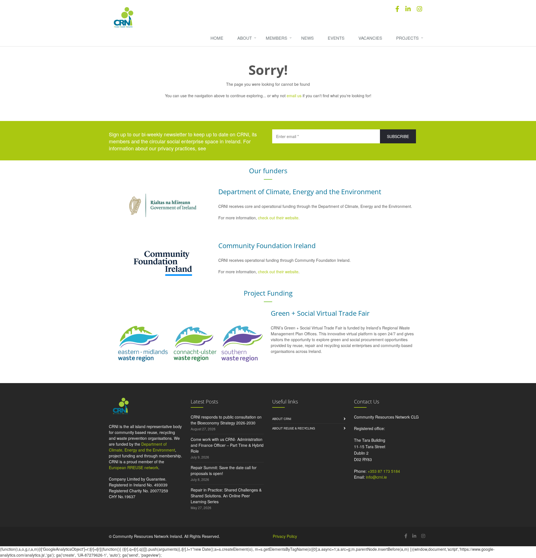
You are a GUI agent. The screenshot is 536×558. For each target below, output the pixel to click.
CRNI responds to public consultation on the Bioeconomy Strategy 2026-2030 (226, 420)
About (244, 38)
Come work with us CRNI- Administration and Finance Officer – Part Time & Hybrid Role (227, 445)
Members (276, 38)
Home (216, 38)
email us (294, 95)
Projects (407, 38)
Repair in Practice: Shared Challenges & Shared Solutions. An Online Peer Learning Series (226, 495)
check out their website (278, 271)
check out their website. (279, 217)
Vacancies (370, 38)
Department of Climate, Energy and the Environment (142, 447)
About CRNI (281, 418)
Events (336, 38)
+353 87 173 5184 (384, 471)
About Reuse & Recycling (293, 428)
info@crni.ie (376, 477)
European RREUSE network (133, 467)
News (307, 38)
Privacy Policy (285, 536)
